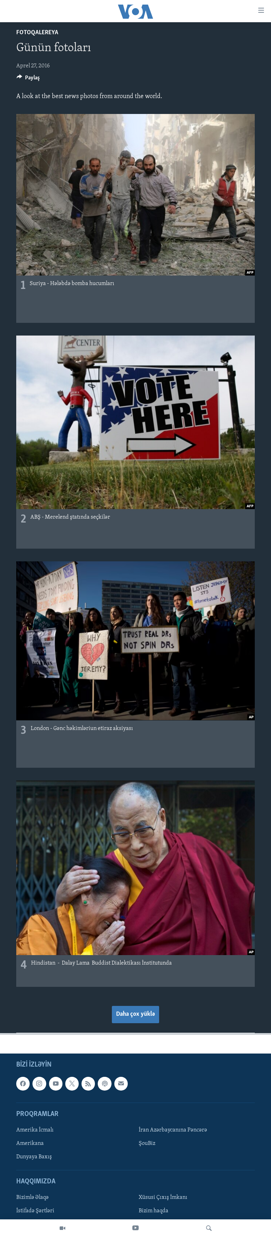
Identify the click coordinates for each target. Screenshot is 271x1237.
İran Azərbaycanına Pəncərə (173, 1130)
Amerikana (30, 1143)
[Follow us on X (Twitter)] (72, 1084)
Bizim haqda (153, 1211)
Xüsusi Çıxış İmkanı (163, 1198)
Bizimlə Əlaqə (32, 1198)
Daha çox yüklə (135, 1014)
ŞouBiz (147, 1143)
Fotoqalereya (37, 33)
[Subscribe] (121, 1084)
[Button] (28, 79)
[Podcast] (104, 1084)
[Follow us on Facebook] (23, 1084)
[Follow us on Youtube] (55, 1084)
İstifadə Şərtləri (35, 1211)
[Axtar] (208, 1228)
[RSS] (88, 1084)
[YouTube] (135, 1228)
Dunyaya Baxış (34, 1157)
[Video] (62, 1228)
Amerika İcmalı (35, 1130)
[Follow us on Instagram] (39, 1084)
